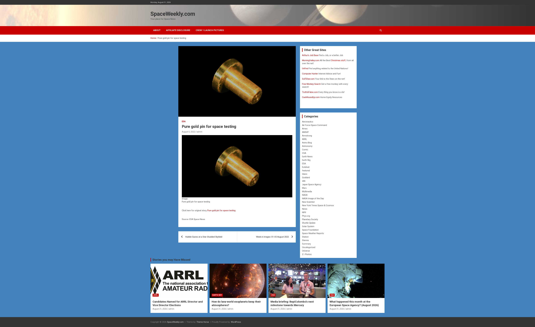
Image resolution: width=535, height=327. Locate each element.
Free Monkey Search (311, 84)
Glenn (304, 174)
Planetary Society (310, 219)
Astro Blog (307, 142)
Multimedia (307, 191)
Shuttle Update (308, 223)
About (156, 30)
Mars (304, 188)
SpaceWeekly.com (172, 14)
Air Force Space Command (314, 125)
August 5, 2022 (188, 132)
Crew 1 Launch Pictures (210, 30)
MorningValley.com (310, 60)
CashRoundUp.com (311, 97)
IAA (303, 181)
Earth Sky (306, 160)
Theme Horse (202, 322)
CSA (304, 153)
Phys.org (306, 216)
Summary (306, 244)
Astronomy (307, 146)
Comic (305, 149)
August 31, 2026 (160, 309)
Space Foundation (310, 230)
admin (199, 132)
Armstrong (307, 135)
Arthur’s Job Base (310, 55)
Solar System (308, 226)
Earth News (307, 156)
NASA (304, 195)
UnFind (305, 68)
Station (305, 237)
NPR (304, 212)
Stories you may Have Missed (171, 259)
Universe (306, 251)
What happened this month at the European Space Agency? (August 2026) (354, 303)
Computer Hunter (310, 73)
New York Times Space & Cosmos (318, 205)
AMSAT (305, 132)
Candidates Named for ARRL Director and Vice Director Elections (178, 303)
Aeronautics (307, 121)
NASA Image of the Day (313, 198)
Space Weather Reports (313, 233)
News (304, 209)
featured (306, 170)
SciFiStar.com (308, 79)
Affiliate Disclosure (178, 30)
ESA (183, 121)
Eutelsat (305, 167)
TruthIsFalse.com (310, 92)
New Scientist (308, 202)
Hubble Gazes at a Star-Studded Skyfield (203, 237)
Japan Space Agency (311, 184)
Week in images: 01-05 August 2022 (272, 237)
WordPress (236, 322)
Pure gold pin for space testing (221, 210)
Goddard (306, 177)
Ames (304, 128)
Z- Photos (307, 254)
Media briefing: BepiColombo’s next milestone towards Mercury (292, 303)
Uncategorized (308, 247)
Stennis (305, 240)
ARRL (304, 139)
